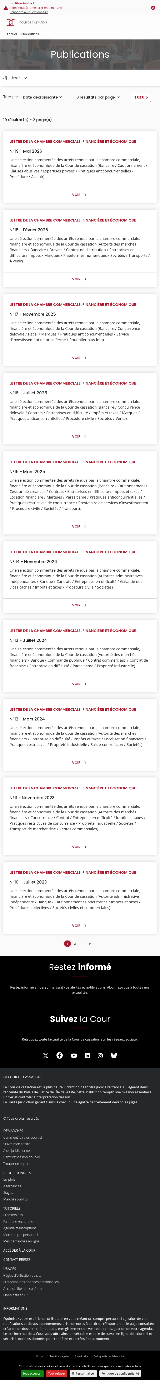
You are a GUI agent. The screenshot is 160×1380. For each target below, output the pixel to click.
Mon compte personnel (20, 1234)
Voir (78, 194)
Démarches (13, 1130)
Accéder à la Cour (19, 1250)
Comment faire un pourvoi (22, 1137)
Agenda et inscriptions (19, 1228)
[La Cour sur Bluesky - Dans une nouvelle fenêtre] (114, 1055)
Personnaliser (85, 1373)
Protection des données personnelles (31, 1282)
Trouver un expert (16, 1163)
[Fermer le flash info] (153, 8)
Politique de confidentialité (109, 1356)
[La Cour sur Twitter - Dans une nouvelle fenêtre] (45, 1055)
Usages (9, 1268)
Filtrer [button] (15, 77)
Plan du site (81, 1356)
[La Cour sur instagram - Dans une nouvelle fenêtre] (100, 1055)
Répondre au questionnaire (29, 12)
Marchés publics (15, 1199)
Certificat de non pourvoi (21, 1157)
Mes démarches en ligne (21, 1241)
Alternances (12, 1186)
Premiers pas (13, 1215)
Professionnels (17, 1173)
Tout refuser (56, 1373)
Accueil (12, 34)
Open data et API (15, 1295)
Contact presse (17, 1259)
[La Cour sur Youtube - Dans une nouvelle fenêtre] (74, 1055)
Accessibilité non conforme (23, 1288)
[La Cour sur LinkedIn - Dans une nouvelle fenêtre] (87, 1055)
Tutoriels (11, 1208)
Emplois (9, 1179)
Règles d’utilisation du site (22, 1275)
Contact (40, 1356)
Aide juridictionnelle (18, 1150)
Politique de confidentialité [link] (120, 1373)
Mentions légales (59, 1356)
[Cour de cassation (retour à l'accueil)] (81, 22)
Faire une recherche (18, 1221)
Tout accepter (32, 1373)
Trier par (10, 96)
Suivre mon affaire (16, 1144)
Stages (8, 1192)
